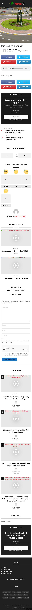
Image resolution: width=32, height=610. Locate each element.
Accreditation (22, 607)
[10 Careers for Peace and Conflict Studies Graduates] (16, 418)
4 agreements (7, 592)
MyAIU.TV (14, 607)
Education (26, 592)
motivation (13, 594)
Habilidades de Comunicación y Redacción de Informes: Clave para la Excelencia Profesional (16, 499)
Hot (2, 377)
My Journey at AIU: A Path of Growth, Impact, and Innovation (16, 464)
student (27, 597)
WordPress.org (7, 573)
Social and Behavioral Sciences (16, 279)
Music (20, 594)
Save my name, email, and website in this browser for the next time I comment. (15, 341)
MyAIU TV (15, 248)
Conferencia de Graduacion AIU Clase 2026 (16, 252)
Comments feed (7, 571)
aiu (14, 592)
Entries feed (6, 569)
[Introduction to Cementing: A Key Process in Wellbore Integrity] (16, 383)
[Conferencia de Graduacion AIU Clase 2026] (16, 237)
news (26, 594)
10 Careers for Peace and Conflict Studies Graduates (16, 431)
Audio (19, 592)
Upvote (7, 155)
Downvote (24, 155)
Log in (4, 567)
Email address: (16, 110)
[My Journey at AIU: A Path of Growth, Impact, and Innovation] (16, 452)
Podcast (6, 597)
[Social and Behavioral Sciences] (16, 265)
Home (8, 607)
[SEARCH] (30, 3)
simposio (20, 597)
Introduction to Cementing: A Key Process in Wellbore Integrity (16, 398)
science (13, 597)
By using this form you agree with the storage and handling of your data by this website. (16, 354)
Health (6, 594)
